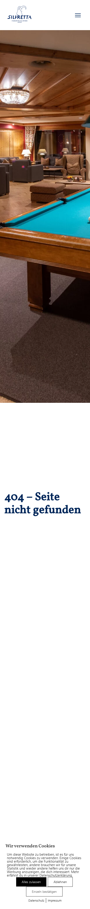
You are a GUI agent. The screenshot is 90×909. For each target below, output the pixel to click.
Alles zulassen (31, 882)
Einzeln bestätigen (44, 891)
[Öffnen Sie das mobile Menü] (78, 15)
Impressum (55, 900)
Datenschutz (36, 900)
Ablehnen (60, 882)
